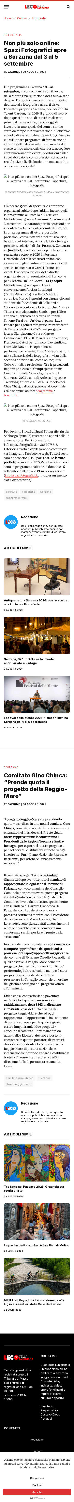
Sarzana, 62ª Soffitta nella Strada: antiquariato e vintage (29, 661)
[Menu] (6, 6)
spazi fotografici (16, 497)
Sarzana (45, 491)
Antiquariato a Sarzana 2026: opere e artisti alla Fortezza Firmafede (36, 602)
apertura (11, 491)
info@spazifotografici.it (21, 475)
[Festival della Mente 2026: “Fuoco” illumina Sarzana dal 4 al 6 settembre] (37, 694)
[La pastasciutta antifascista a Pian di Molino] (37, 1221)
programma (44, 391)
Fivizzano (11, 767)
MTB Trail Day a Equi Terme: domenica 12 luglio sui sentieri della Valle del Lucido (34, 1302)
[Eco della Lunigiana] (37, 7)
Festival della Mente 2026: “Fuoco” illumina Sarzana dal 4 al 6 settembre (36, 720)
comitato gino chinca (20, 1078)
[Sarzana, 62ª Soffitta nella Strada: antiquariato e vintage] (37, 635)
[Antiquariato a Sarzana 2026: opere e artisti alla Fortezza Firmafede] (37, 576)
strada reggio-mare (18, 1084)
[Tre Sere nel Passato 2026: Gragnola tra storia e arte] (37, 1162)
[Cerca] (68, 6)
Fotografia (13, 35)
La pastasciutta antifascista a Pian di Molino (36, 1245)
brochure (11, 395)
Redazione (12, 71)
